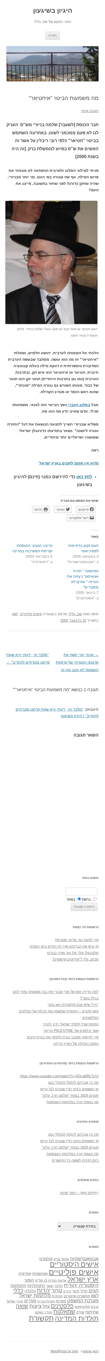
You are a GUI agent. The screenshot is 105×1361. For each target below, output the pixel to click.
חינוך (75, 1291)
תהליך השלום (43, 1312)
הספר (50, 1286)
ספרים (30, 1300)
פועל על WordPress (64, 1351)
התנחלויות (36, 1285)
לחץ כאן (84, 476)
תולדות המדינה (77, 1318)
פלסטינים (62, 1306)
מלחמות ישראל (35, 1295)
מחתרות (57, 1296)
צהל (46, 1306)
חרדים (67, 1291)
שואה (22, 1306)
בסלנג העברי (78, 405)
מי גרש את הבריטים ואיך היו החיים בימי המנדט (64, 946)
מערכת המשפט (83, 1300)
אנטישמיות (40, 1274)
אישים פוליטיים (31, 614)
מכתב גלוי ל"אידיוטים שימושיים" (75, 959)
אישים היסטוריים (74, 1264)
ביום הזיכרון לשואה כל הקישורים (75, 1160)
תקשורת (41, 1318)
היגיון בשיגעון (52, 10)
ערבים (95, 1306)
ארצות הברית (57, 1280)
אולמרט (45, 1258)
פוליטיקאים (82, 1307)
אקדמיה (24, 1273)
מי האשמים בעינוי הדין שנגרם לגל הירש (69, 1089)
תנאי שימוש (91, 1351)
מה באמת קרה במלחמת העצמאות (73, 1102)
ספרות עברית (46, 1301)
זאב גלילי (75, 614)
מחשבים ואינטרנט (77, 1296)
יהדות (43, 1290)
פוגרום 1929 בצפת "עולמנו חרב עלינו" (70, 1096)
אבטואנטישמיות (84, 1258)
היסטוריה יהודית (81, 1285)
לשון (15, 614)
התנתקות (18, 1285)
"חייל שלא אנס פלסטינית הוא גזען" (73, 1005)
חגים (94, 1290)
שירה (80, 1312)
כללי (18, 1290)
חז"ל (84, 1291)
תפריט (52, 35)
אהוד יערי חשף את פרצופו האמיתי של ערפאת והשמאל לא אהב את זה (77, 662)
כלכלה (30, 1291)
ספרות (61, 1301)
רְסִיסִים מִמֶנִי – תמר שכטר (79, 1193)
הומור (29, 1280)
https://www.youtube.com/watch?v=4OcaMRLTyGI (59, 1076)
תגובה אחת (90, 111)
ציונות (35, 1306)
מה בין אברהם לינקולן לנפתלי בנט (73, 1083)
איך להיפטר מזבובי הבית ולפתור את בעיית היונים (63, 1037)
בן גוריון (41, 1280)
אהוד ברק (61, 1259)
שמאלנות (64, 1311)
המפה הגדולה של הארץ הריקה (76, 1044)
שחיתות (92, 1312)
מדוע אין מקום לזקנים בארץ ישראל (69, 463)
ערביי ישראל (15, 1301)
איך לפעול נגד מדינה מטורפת (77, 940)
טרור (56, 1290)
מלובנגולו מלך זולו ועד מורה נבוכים (73, 953)
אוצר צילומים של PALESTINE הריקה (71, 1031)
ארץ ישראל (83, 1279)
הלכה (59, 1286)
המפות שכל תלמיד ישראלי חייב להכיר (71, 1024)
